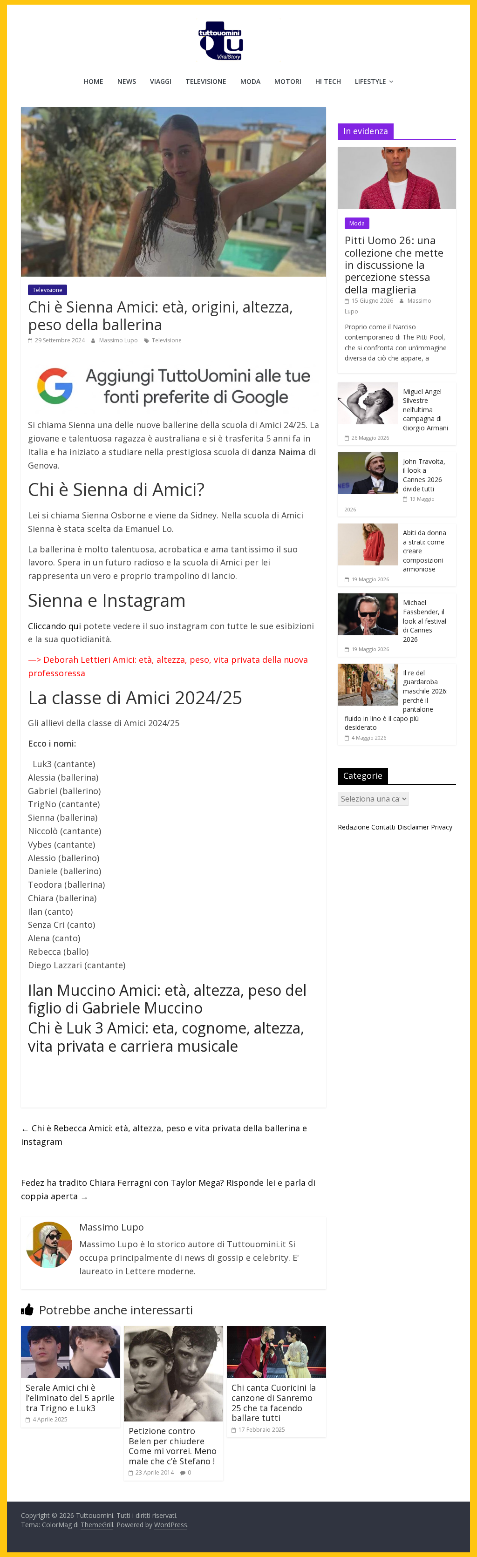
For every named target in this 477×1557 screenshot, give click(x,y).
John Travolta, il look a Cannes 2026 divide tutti (424, 475)
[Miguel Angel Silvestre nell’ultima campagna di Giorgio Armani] (368, 387)
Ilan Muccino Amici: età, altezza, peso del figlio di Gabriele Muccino (167, 999)
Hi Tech (328, 81)
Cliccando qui (54, 626)
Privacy (441, 827)
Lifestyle (370, 81)
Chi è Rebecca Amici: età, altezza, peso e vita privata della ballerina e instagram (164, 1134)
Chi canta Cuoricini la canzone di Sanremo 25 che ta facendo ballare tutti (274, 1402)
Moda (250, 81)
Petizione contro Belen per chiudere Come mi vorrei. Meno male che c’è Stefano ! (173, 1446)
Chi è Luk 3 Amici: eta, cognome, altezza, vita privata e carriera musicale (166, 1036)
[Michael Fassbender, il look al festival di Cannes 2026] (368, 598)
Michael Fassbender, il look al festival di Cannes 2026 (424, 620)
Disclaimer (413, 827)
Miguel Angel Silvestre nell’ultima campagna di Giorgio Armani (425, 409)
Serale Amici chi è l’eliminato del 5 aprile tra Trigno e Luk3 (70, 1397)
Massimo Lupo (119, 340)
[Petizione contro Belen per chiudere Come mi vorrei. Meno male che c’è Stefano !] (173, 1331)
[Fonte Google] (173, 387)
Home (93, 81)
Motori (287, 81)
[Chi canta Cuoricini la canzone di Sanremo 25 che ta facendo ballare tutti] (276, 1331)
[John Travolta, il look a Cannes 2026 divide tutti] (368, 457)
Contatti (383, 827)
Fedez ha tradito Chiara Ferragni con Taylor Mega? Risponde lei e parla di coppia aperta (168, 1189)
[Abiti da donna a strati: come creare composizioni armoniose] (368, 528)
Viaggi (160, 81)
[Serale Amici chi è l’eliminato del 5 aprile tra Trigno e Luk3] (70, 1331)
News (126, 81)
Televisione (205, 81)
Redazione (353, 827)
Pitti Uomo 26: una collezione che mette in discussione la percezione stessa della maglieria (394, 264)
